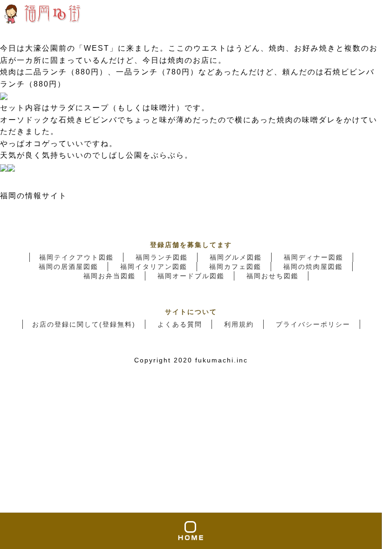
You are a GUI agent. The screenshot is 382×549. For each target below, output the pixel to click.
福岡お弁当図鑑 (109, 276)
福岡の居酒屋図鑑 (68, 266)
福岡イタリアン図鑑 (153, 266)
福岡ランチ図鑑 (162, 257)
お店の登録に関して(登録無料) (84, 324)
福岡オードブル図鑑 (191, 276)
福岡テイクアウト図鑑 (76, 257)
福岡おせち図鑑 (272, 276)
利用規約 (239, 324)
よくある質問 (179, 324)
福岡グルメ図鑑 (236, 257)
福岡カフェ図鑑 (235, 266)
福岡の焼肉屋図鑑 (313, 266)
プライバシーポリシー (313, 324)
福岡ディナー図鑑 (313, 257)
